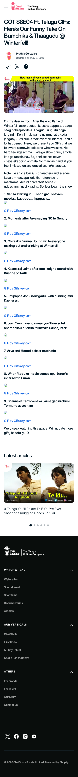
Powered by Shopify (57, 762)
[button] (6, 6)
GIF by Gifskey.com (18, 211)
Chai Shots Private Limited (28, 762)
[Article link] (39, 491)
